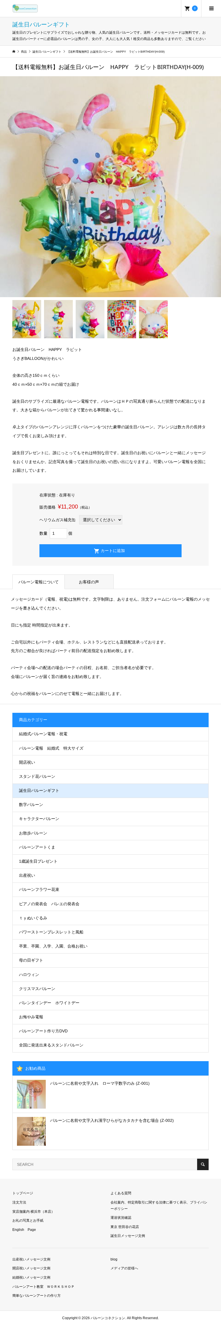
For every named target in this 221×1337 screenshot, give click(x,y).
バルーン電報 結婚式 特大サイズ (51, 748)
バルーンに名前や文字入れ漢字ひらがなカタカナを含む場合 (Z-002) (112, 1120)
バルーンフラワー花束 (39, 889)
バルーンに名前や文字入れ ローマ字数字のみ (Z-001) (100, 1083)
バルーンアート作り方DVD (43, 1031)
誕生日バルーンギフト (39, 790)
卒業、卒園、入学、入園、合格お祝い (53, 946)
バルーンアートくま (37, 847)
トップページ (22, 1193)
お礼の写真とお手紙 (27, 1220)
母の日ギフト (31, 960)
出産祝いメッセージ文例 (31, 1259)
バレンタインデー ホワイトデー (49, 1002)
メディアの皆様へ (124, 1268)
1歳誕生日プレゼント (38, 861)
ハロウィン (29, 974)
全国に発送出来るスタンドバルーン (51, 1045)
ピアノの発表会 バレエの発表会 (49, 903)
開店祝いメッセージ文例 (31, 1268)
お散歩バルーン (33, 833)
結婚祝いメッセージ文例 (31, 1277)
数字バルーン (31, 804)
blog (113, 1259)
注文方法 (19, 1202)
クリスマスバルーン (37, 988)
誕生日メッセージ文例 (127, 1236)
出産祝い (27, 875)
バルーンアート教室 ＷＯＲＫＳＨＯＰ (43, 1287)
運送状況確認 (120, 1218)
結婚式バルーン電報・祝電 (43, 733)
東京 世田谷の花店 (124, 1227)
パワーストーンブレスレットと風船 (51, 932)
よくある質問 (120, 1193)
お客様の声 (89, 582)
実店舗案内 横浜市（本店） (33, 1212)
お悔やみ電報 (31, 1017)
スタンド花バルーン (37, 776)
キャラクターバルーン (39, 818)
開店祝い (27, 762)
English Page (24, 1230)
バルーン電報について (38, 582)
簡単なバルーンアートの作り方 (36, 1296)
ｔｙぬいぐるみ (33, 918)
